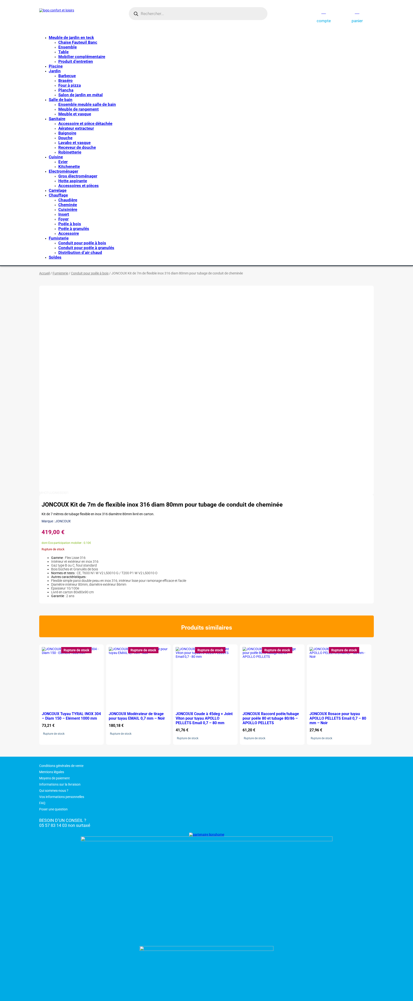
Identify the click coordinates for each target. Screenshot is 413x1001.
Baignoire (67, 133)
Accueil (44, 273)
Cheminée (67, 204)
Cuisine (56, 157)
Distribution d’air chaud (80, 252)
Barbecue (67, 75)
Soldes (55, 257)
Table (63, 51)
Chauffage (58, 195)
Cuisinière (67, 209)
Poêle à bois (69, 223)
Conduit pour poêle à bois (82, 243)
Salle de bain (60, 99)
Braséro (65, 80)
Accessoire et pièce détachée (85, 123)
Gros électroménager (77, 176)
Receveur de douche (77, 147)
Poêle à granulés (73, 228)
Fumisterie (59, 238)
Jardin (55, 71)
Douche (65, 137)
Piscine (56, 66)
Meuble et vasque (74, 114)
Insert (63, 214)
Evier (63, 161)
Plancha (65, 90)
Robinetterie (69, 152)
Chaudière (67, 200)
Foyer (63, 219)
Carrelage (57, 190)
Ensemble (67, 47)
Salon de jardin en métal (80, 94)
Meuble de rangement (78, 109)
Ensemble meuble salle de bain (87, 104)
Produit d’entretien (75, 61)
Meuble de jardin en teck (71, 37)
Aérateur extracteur (76, 128)
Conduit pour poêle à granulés (86, 247)
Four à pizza (69, 85)
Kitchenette (69, 166)
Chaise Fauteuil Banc (77, 42)
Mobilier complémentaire (81, 56)
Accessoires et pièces (78, 185)
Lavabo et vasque (74, 142)
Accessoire (68, 233)
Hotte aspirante (72, 180)
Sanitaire (57, 118)
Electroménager (63, 171)
